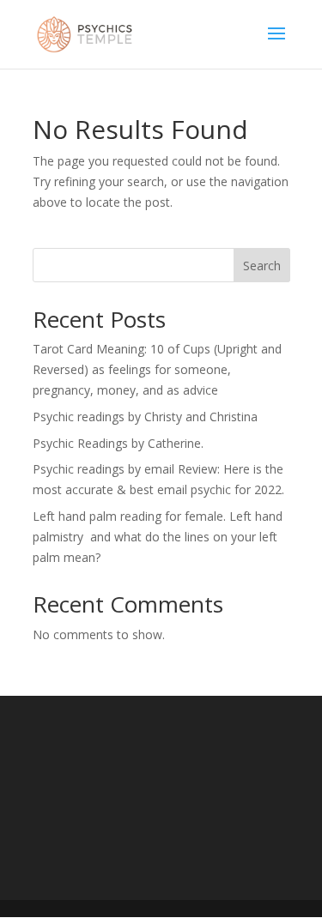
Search (262, 265)
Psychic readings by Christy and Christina (145, 416)
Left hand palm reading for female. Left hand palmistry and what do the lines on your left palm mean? (158, 536)
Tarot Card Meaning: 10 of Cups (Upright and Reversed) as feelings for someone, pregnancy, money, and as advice (157, 369)
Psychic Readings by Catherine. (118, 443)
